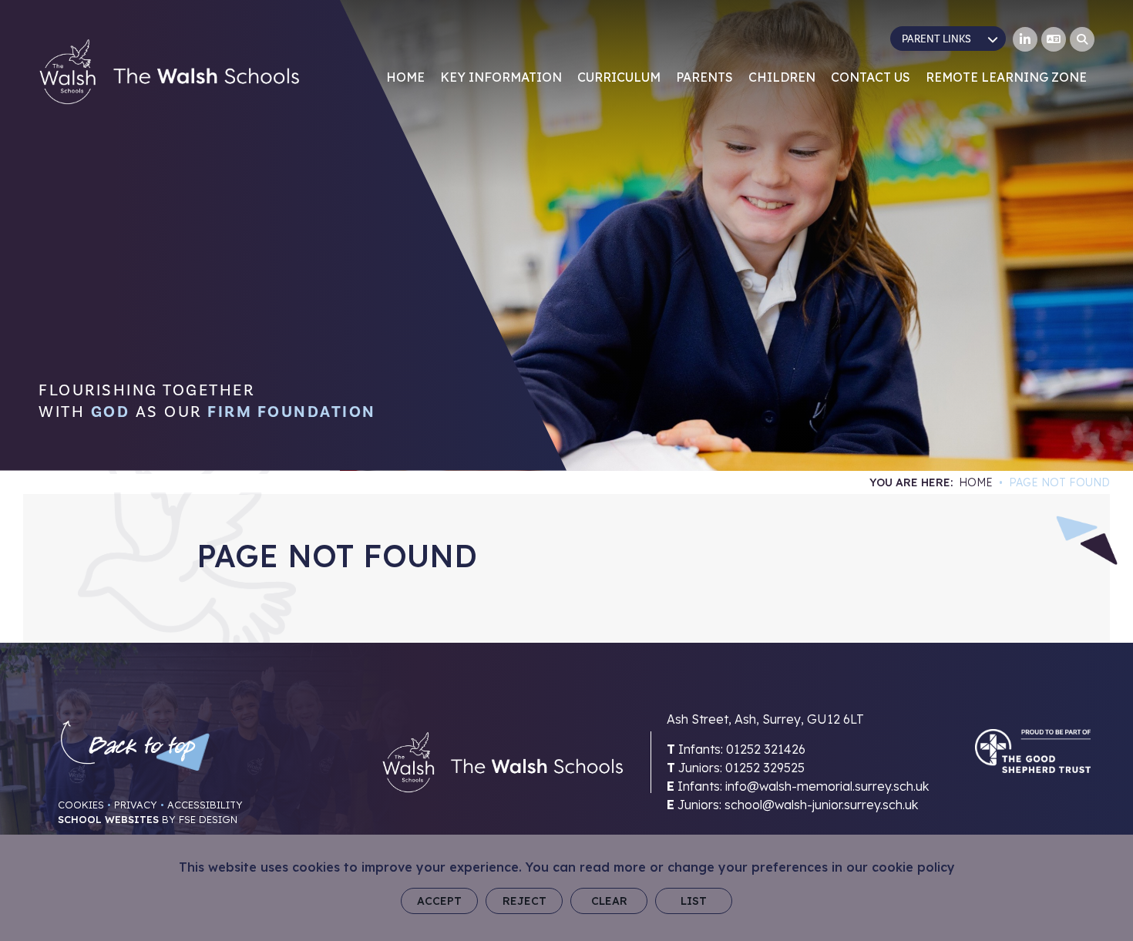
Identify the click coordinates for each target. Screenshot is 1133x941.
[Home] (169, 72)
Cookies (81, 804)
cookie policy (913, 867)
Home (976, 482)
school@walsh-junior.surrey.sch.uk (821, 804)
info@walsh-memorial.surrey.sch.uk (827, 786)
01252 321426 (765, 749)
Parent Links (936, 39)
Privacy (135, 804)
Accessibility (205, 804)
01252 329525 (765, 767)
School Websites (108, 819)
